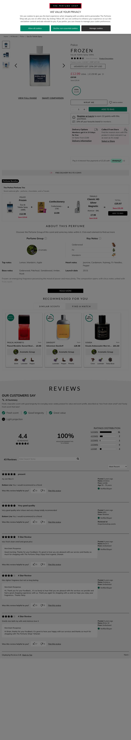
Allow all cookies (35, 28)
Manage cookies (96, 28)
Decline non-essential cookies (65, 28)
